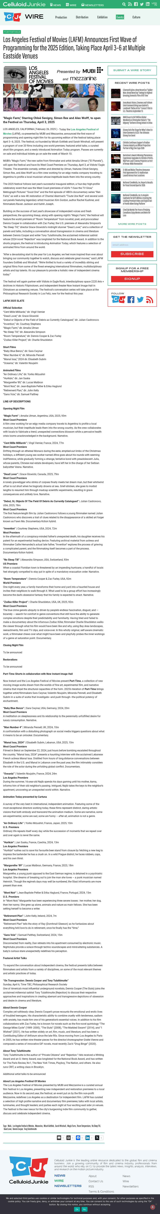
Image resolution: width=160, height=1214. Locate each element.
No (84, 1209)
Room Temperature (83, 1126)
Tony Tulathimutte (30, 1129)
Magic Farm (71, 1126)
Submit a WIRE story (132, 70)
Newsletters (94, 5)
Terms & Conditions (101, 1191)
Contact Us (96, 1181)
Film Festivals (12, 32)
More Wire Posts (132, 224)
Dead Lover (7, 1129)
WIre (73, 5)
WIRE (34, 17)
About (93, 1176)
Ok (77, 1209)
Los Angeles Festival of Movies (23, 1126)
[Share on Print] (68, 1137)
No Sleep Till (96, 1126)
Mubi (9, 1126)
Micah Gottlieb (49, 1126)
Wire (59, 1181)
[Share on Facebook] (78, 1137)
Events (120, 17)
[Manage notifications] (152, 1207)
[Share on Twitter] (97, 1137)
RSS (91, 1186)
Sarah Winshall (60, 1126)
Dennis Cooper (18, 1129)
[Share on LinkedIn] (87, 1137)
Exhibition (102, 17)
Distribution (82, 17)
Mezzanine (38, 1126)
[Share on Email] (59, 1137)
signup (132, 279)
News (57, 5)
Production (61, 18)
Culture (136, 17)
